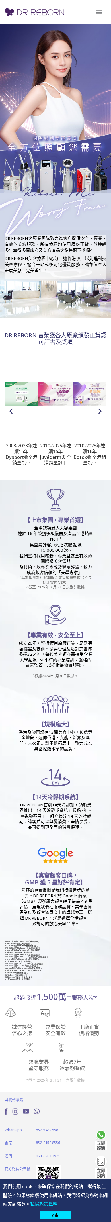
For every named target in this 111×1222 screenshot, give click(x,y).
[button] (98, 12)
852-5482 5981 (48, 1129)
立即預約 (101, 1172)
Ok (55, 1215)
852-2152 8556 (48, 1142)
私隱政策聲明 (43, 1203)
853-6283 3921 (48, 1155)
